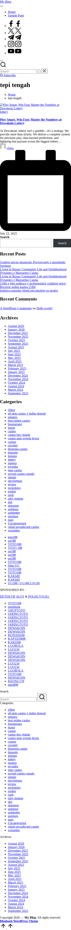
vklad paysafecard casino (23, 527)
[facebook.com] (14, 25)
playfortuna (15, 481)
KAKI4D (14, 576)
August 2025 (16, 347)
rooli (11, 495)
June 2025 (14, 354)
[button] (38, 71)
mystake (13, 466)
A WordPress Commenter (16, 308)
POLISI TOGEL (39, 596)
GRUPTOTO (16, 610)
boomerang (15, 424)
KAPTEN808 (16, 638)
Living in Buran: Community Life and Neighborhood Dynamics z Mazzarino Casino (33, 271)
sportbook (14, 606)
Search (4, 237)
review (12, 484)
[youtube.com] (14, 53)
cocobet (13, 445)
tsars (10, 519)
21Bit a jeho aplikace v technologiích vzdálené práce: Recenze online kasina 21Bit (33, 285)
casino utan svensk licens (23, 438)
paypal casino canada (21, 473)
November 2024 (18, 379)
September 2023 (18, 393)
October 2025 (16, 340)
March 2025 (15, 365)
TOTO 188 (15, 547)
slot (10, 502)
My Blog (5, 1)
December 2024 (18, 375)
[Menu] (1, 6)
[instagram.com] (14, 46)
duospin (13, 452)
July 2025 (14, 350)
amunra (12, 417)
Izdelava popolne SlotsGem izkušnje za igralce (29, 290)
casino (12, 431)
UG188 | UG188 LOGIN (24, 583)
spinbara (13, 509)
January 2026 (16, 329)
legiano (12, 456)
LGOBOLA (15, 645)
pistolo (12, 477)
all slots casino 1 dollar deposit (27, 413)
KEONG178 (16, 681)
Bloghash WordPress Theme (19, 921)
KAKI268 (14, 642)
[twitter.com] (14, 32)
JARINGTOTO (18, 614)
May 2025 (14, 358)
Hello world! (44, 308)
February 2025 (17, 368)
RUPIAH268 (16, 635)
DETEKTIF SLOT (12, 596)
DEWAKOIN (16, 628)
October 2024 (16, 382)
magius (12, 463)
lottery (4, 112)
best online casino (19, 420)
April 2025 (14, 361)
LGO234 (13, 649)
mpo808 (13, 684)
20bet (11, 410)
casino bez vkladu (19, 434)
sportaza (13, 516)
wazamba (14, 530)
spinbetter (14, 512)
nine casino (15, 470)
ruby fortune (15, 498)
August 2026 (16, 326)
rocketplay (14, 488)
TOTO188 (14, 544)
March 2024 (15, 389)
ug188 (12, 540)
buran (11, 427)
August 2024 (16, 386)
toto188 (12, 537)
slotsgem (13, 505)
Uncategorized (17, 523)
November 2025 (18, 336)
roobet (12, 491)
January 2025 (16, 372)
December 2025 (18, 333)
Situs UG (14, 565)
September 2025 (18, 343)
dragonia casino (17, 449)
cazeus (12, 442)
